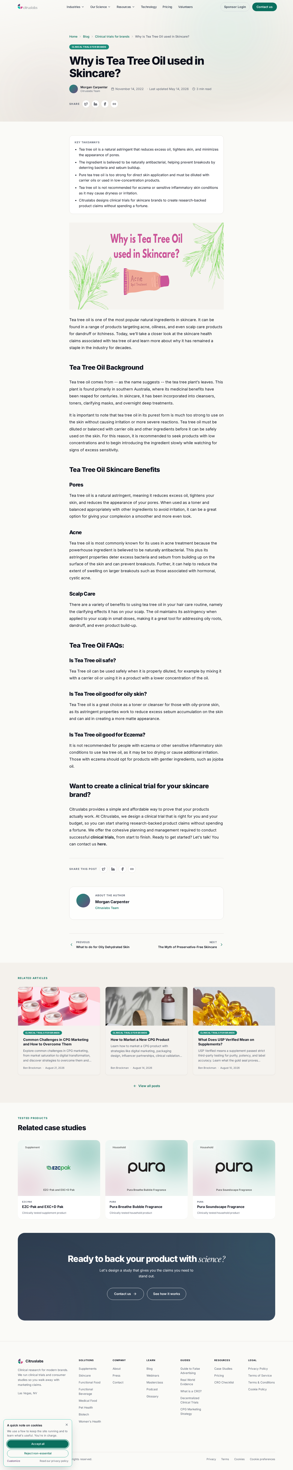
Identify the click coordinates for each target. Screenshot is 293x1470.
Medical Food (88, 1400)
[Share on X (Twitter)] (86, 104)
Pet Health (86, 1407)
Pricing (167, 7)
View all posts (149, 1086)
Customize (13, 1460)
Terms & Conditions (261, 1382)
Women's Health (90, 1421)
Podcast (152, 1389)
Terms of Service (260, 1375)
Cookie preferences (262, 1459)
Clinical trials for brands (89, 47)
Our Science (98, 7)
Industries (73, 7)
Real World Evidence (187, 1382)
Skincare (85, 1375)
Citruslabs (35, 1361)
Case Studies (223, 1368)
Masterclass (154, 1382)
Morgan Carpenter (94, 87)
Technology (149, 7)
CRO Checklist (224, 1382)
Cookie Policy (257, 1389)
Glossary (152, 1396)
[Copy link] (114, 104)
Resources (124, 7)
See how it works (166, 1294)
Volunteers (185, 7)
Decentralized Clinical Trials (189, 1400)
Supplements (88, 1368)
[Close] (66, 1424)
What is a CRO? (191, 1391)
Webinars (152, 1375)
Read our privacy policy (54, 1460)
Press (116, 1375)
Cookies (239, 1459)
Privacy (211, 1459)
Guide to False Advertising (190, 1371)
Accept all (37, 1444)
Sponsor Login (235, 7)
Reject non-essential (37, 1453)
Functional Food (89, 1382)
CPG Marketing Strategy (190, 1411)
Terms (225, 1459)
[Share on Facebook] (105, 104)
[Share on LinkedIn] (95, 104)
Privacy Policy (258, 1368)
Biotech (84, 1414)
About (117, 1368)
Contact (118, 1382)
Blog (149, 1368)
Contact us (265, 7)
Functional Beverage (86, 1391)
